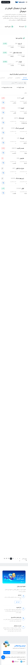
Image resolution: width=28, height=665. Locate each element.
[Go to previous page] (20, 559)
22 (11, 558)
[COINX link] (3, 133)
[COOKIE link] (3, 193)
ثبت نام (17, 602)
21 (13, 558)
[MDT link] (3, 173)
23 (8, 558)
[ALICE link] (3, 102)
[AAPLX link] (3, 123)
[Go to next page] (20, 561)
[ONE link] (3, 163)
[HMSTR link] (3, 153)
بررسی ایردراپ (6, 652)
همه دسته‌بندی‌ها (7, 87)
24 (6, 558)
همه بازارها (21, 87)
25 (4, 558)
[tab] (25, 78)
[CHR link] (3, 112)
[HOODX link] (3, 183)
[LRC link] (3, 143)
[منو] (26, 2)
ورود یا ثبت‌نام (5, 2)
